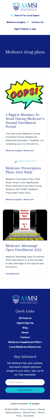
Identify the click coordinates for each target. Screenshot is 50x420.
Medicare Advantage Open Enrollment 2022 (23, 247)
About (25, 332)
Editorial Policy (29, 412)
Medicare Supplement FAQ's (25, 342)
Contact (25, 337)
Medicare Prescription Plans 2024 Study (23, 170)
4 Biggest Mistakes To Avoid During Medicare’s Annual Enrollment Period (25, 120)
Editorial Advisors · (14, 412)
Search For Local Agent (26, 15)
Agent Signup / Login (25, 29)
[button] (28, 22)
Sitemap (41, 409)
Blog (25, 327)
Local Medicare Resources (25, 346)
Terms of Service (28, 409)
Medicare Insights (16, 22)
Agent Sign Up (25, 323)
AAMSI (15, 409)
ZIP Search (25, 318)
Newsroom (29, 150)
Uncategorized (12, 273)
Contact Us (38, 22)
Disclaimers (28, 415)
